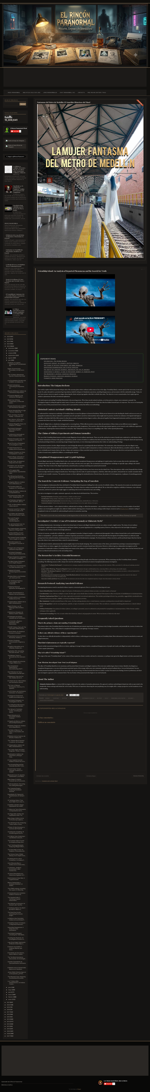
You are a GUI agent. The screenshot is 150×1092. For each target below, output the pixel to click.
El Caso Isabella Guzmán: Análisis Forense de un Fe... (17, 760)
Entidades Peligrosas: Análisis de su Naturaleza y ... (17, 726)
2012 (8, 1024)
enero (10, 999)
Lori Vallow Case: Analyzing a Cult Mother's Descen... (16, 836)
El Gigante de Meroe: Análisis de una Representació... (16, 721)
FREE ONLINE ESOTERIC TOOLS (97, 92)
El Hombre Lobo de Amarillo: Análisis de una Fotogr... (16, 466)
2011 (8, 1026)
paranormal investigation (118, 698)
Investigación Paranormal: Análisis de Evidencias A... (16, 696)
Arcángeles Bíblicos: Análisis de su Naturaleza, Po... (16, 482)
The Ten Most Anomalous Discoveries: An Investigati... (17, 958)
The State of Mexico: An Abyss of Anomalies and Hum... (16, 731)
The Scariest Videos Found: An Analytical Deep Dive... (16, 841)
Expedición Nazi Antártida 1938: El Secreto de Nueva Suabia (18, 208)
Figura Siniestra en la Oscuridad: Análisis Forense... (14, 716)
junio (9, 987)
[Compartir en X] (74, 695)
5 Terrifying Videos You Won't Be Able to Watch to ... (16, 908)
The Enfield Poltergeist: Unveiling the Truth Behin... (16, 934)
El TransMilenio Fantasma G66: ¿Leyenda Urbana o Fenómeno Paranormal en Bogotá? (15, 295)
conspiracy (56, 698)
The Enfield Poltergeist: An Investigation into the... (16, 701)
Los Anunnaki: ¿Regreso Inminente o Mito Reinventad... (15, 622)
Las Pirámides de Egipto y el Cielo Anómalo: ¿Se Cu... (16, 500)
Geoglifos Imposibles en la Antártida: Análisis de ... (16, 647)
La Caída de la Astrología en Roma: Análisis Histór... (16, 435)
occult (106, 698)
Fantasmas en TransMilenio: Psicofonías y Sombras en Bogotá (14, 251)
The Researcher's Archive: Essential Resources (60, 374)
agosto (10, 358)
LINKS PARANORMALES (50, 92)
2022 (8, 346)
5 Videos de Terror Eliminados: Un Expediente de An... (17, 810)
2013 (8, 1021)
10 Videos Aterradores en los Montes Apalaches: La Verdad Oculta (18, 311)
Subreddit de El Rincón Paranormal (12, 1081)
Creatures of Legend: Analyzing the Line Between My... (17, 364)
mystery (99, 698)
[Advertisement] (75, 1060)
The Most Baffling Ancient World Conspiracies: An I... (16, 533)
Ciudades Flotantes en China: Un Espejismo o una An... (16, 453)
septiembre (12, 355)
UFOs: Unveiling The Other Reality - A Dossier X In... (16, 415)
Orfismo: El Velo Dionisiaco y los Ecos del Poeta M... (16, 827)
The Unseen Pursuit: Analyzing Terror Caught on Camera (17, 538)
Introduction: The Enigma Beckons (55, 361)
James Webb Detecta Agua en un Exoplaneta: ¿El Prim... (17, 972)
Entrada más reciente (43, 776)
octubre (10, 353)
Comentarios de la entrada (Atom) (50, 781)
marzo (10, 994)
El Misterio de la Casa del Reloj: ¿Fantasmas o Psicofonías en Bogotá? (14, 236)
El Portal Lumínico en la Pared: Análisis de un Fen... (17, 598)
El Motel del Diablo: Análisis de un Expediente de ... (17, 491)
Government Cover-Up (88, 698)
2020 (8, 1005)
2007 (8, 1036)
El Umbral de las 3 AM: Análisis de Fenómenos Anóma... (17, 681)
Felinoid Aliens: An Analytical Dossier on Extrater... (16, 632)
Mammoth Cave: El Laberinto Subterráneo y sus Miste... (16, 775)
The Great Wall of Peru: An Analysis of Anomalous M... (16, 850)
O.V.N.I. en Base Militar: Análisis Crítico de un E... (17, 505)
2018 (8, 1009)
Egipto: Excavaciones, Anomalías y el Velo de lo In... (16, 370)
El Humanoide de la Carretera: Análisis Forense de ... (16, 893)
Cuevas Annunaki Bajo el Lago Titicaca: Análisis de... (17, 411)
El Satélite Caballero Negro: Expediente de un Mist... (16, 805)
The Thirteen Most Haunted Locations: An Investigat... (16, 741)
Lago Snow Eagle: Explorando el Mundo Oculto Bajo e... (17, 943)
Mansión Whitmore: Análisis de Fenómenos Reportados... (17, 391)
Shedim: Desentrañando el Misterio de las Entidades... (16, 593)
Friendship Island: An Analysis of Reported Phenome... (16, 923)
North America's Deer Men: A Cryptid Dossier (16, 878)
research (130, 698)
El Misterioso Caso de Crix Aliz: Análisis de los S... (15, 677)
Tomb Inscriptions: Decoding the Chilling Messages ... (16, 784)
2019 (8, 1007)
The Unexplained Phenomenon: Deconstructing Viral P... (15, 667)
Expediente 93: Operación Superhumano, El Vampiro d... (16, 796)
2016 (8, 1014)
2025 (8, 339)
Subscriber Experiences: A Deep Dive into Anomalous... (15, 929)
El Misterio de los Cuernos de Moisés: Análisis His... (16, 736)
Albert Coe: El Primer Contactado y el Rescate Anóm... (16, 401)
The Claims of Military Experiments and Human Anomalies (63, 365)
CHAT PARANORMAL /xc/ (67, 92)
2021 (8, 1002)
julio (9, 360)
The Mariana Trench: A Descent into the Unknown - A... (17, 657)
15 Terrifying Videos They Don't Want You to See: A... (16, 801)
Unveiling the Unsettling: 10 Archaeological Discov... (16, 832)
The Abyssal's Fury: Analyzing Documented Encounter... (17, 977)
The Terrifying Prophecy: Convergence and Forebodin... (15, 582)
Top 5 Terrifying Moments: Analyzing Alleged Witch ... (16, 845)
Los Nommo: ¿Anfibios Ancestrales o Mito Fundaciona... (14, 869)
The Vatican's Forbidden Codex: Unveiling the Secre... (15, 711)
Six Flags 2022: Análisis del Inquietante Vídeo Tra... (16, 814)
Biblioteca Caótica (7, 1085)
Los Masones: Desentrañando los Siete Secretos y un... (17, 566)
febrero (10, 997)
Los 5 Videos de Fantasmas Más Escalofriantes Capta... (16, 514)
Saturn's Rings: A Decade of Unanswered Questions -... (16, 457)
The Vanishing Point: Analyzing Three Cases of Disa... (17, 823)
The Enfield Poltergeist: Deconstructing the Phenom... (15, 430)
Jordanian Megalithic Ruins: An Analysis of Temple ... (17, 424)
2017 (8, 1012)
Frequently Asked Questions (53, 378)
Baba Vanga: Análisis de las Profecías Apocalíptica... (16, 819)
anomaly (47, 698)
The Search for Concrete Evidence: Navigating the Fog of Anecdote (67, 369)
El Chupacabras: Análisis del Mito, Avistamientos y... (16, 745)
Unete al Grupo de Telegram (16, 141)
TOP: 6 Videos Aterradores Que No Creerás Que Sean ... (16, 376)
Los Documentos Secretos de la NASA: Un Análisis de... (17, 381)
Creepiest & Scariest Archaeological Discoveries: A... (17, 572)
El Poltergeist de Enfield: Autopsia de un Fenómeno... (17, 617)
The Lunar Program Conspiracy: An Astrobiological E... (14, 519)
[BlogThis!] (72, 695)
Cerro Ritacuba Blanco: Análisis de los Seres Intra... (17, 863)
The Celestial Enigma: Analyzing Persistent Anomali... (14, 790)
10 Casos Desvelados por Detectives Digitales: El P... (16, 874)
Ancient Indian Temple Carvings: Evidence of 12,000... (15, 770)
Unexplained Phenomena (46, 700)
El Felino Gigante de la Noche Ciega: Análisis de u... (16, 662)
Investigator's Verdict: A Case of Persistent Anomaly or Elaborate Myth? (69, 372)
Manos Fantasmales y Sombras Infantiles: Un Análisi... (15, 884)
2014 (8, 1019)
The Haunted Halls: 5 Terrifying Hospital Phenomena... (14, 899)
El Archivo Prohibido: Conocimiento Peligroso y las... (16, 642)
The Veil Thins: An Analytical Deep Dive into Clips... (16, 462)
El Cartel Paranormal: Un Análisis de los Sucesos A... (17, 448)
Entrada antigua (91, 776)
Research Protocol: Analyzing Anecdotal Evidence (60, 376)
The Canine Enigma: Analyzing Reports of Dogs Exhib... (17, 529)
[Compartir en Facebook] (76, 695)
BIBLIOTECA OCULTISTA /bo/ (31, 92)
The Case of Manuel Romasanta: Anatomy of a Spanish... (16, 687)
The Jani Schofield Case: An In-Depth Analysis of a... (16, 524)
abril (9, 992)
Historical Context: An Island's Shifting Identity (61, 363)
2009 (8, 1031)
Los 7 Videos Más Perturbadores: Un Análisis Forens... (16, 982)
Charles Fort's (124, 509)
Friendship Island (74, 698)
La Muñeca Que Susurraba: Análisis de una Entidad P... (16, 919)
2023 (8, 344)
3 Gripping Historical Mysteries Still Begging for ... (16, 588)
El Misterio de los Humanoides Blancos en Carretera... (17, 968)
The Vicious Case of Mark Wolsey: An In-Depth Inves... (17, 854)
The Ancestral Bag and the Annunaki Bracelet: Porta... (16, 765)
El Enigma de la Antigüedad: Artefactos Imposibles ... (16, 548)
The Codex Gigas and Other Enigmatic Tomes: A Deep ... (17, 750)
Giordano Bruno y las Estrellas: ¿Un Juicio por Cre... (17, 577)
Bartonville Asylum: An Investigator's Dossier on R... (16, 543)
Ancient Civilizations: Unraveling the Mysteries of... (16, 386)
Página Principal (138, 776)
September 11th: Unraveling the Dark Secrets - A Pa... (16, 651)
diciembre (11, 348)
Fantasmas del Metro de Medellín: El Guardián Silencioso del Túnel (63, 102)
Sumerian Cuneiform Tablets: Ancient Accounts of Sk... (16, 509)
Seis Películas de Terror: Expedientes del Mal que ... (16, 672)
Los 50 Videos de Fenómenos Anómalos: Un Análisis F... (17, 692)
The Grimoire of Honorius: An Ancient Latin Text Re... (16, 904)
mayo (10, 990)
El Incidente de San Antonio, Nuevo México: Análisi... (16, 953)
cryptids (64, 698)
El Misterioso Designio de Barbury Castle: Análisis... (16, 612)
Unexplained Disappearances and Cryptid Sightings (61, 367)
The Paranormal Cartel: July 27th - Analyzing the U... (16, 496)
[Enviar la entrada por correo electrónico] (67, 695)
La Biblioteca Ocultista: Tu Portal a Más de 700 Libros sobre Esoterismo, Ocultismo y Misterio (19, 169)
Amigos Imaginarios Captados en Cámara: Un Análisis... (17, 557)
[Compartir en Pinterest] (78, 695)
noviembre (11, 350)
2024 (8, 341)
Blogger (79, 1089)
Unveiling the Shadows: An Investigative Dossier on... (16, 938)
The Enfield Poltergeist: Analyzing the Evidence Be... (17, 553)
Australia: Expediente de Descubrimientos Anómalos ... (17, 963)
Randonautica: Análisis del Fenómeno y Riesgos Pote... (15, 755)
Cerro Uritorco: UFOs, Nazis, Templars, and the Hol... (16, 420)
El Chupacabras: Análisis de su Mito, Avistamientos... (17, 602)
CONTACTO (81, 92)
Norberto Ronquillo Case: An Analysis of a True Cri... (16, 439)
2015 (8, 1017)
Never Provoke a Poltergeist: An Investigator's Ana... (16, 444)
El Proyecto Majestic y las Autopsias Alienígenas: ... (16, 396)
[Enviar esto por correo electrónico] (70, 695)
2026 (8, 336)
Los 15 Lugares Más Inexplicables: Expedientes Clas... (17, 472)
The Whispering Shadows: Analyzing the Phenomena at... (16, 477)
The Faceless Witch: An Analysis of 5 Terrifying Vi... (16, 487)
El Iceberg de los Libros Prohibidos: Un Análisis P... (16, 859)
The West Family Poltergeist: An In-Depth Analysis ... (16, 562)
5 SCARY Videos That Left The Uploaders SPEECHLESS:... (17, 627)
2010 (8, 1029)
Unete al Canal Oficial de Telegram (15, 146)
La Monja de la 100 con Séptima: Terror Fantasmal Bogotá (15, 265)
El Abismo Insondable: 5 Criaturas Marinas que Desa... (15, 948)
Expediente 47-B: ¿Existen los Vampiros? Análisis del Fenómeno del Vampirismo (18, 189)
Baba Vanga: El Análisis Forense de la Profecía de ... (17, 780)
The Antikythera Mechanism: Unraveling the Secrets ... (16, 705)
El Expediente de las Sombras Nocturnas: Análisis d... (17, 636)
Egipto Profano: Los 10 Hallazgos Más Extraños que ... (16, 607)
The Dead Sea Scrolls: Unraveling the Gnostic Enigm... (15, 914)
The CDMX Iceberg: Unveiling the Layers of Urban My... (16, 889)
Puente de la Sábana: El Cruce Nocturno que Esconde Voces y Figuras (14, 281)
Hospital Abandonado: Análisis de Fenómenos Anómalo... (17, 406)
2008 (8, 1033)
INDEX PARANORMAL (14, 92)
